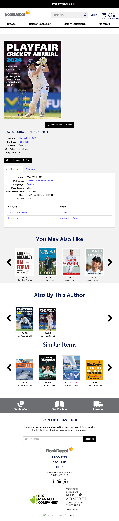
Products (59, 457)
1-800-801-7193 (59, 475)
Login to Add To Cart (19, 160)
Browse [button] (11, 24)
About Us (59, 462)
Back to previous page (61, 125)
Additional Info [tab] (13, 169)
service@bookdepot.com (59, 472)
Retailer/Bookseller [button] (40, 24)
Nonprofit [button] (104, 24)
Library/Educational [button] (75, 24)
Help (59, 467)
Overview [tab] (30, 169)
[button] (69, 15)
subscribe (89, 439)
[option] (24, 264)
